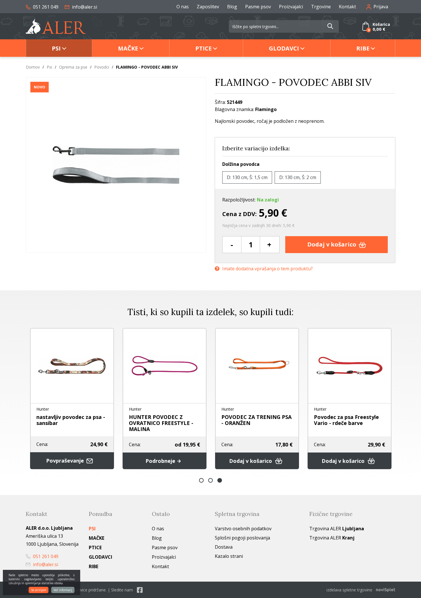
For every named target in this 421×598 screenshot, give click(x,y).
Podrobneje (161, 460)
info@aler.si (84, 7)
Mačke (128, 48)
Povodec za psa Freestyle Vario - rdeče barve (346, 419)
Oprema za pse (73, 67)
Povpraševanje (65, 460)
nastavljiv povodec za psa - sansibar (70, 419)
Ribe (362, 48)
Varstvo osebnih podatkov (243, 528)
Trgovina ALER (336, 528)
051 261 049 (45, 7)
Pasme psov (258, 6)
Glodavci (284, 48)
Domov (33, 67)
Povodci (101, 67)
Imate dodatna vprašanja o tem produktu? (267, 268)
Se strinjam (38, 590)
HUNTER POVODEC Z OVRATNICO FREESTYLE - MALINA (161, 422)
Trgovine (321, 6)
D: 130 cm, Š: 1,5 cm (247, 177)
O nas (182, 6)
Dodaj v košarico (332, 244)
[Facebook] (140, 590)
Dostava (224, 547)
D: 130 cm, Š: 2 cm (297, 177)
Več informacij (63, 590)
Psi (56, 48)
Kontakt (347, 6)
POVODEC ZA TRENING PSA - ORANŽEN (256, 419)
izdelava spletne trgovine (349, 590)
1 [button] (201, 480)
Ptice (203, 48)
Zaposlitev (208, 6)
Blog (232, 6)
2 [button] (210, 480)
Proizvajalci (291, 6)
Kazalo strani (229, 556)
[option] (72, 398)
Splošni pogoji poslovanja (242, 538)
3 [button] (219, 480)
